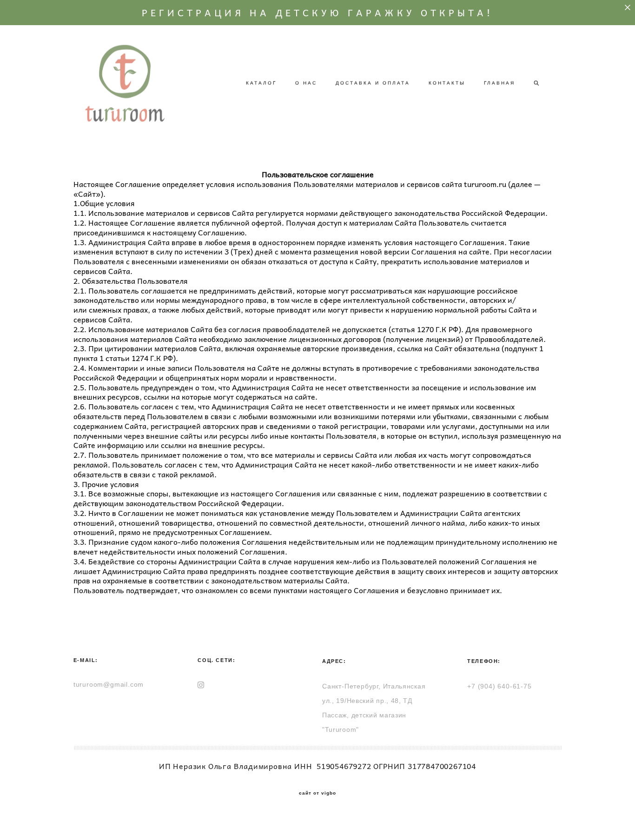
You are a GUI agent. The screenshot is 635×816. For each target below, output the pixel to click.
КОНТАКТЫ (447, 83)
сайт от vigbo (317, 793)
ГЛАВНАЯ (499, 83)
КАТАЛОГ (261, 83)
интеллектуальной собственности (404, 300)
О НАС (306, 83)
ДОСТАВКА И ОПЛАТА (373, 83)
